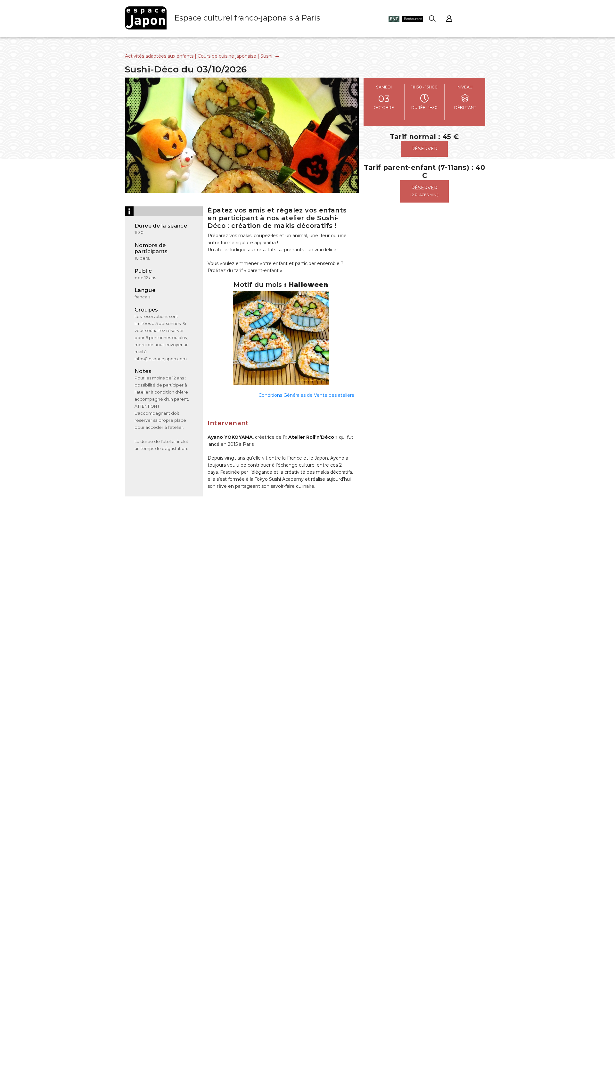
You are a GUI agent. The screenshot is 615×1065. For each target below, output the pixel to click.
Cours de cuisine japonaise (227, 56)
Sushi (266, 56)
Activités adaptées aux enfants (159, 56)
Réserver (424, 149)
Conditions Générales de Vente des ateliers (306, 395)
